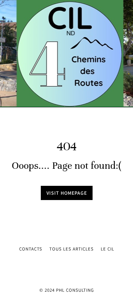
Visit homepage (66, 193)
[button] (11, 54)
